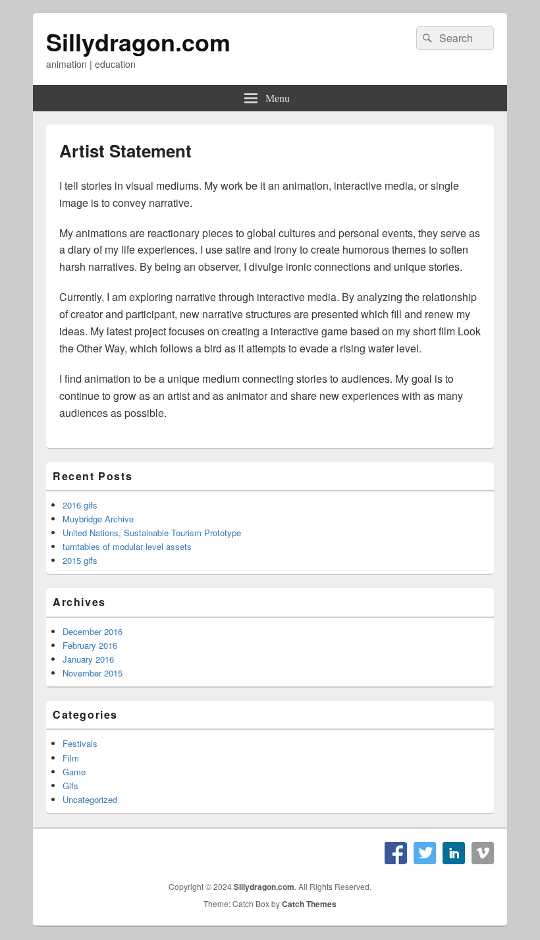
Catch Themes (309, 904)
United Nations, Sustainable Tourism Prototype (152, 532)
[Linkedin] (454, 853)
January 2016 (88, 659)
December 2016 (92, 631)
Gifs (70, 785)
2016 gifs (80, 505)
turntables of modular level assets (127, 546)
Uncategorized (90, 799)
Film (71, 758)
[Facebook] (396, 853)
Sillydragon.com (138, 41)
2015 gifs (80, 560)
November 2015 (92, 673)
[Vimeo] (483, 853)
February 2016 (90, 645)
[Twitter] (425, 853)
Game (74, 771)
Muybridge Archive (98, 518)
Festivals (80, 743)
